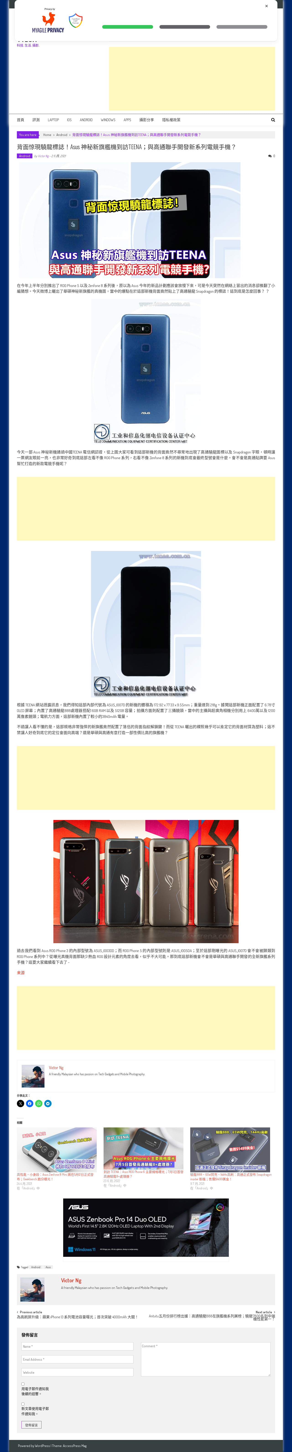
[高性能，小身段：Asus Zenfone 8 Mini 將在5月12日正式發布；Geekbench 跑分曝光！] (58, 1149)
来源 (21, 972)
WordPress (43, 1446)
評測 (36, 120)
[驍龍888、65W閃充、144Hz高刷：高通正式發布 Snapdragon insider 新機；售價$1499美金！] (231, 1149)
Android (86, 120)
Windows (108, 120)
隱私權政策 (171, 120)
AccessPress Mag (74, 1446)
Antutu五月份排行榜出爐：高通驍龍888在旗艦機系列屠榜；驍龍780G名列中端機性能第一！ (212, 1318)
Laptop (53, 120)
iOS (69, 120)
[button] (127, 27)
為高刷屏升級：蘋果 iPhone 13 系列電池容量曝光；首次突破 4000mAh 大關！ (77, 1317)
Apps (127, 120)
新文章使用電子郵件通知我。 (35, 1411)
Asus (48, 1267)
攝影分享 (146, 120)
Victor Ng (43, 156)
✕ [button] (266, 6)
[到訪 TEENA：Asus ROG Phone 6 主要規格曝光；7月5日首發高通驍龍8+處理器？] (145, 1148)
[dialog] (146, 20)
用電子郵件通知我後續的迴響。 (35, 1391)
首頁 (20, 120)
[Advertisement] (192, 79)
